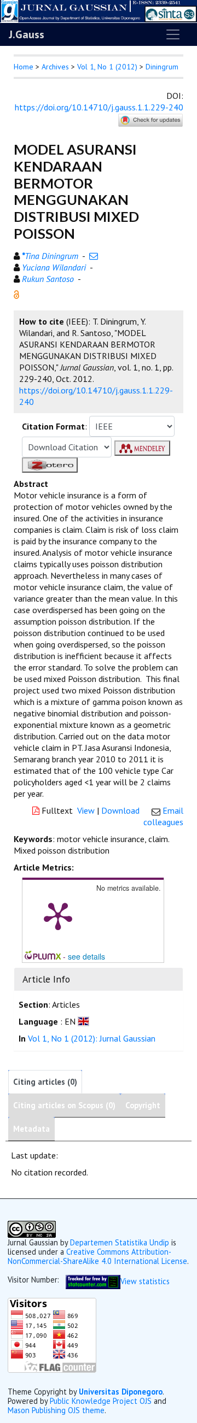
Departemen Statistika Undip (119, 1242)
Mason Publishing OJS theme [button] (56, 1410)
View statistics (145, 1280)
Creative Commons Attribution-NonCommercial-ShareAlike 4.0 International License (97, 1256)
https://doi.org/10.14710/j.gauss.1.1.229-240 (99, 107)
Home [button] (23, 67)
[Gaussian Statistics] (93, 1280)
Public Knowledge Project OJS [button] (101, 1401)
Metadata (31, 1129)
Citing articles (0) (45, 1082)
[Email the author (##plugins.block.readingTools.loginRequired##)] (93, 255)
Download (120, 810)
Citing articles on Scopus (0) (64, 1105)
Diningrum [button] (162, 67)
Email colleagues (163, 816)
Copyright (142, 1105)
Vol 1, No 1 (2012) (107, 67)
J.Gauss (26, 34)
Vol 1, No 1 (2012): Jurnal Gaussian (91, 1038)
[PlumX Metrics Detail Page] (58, 915)
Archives (55, 67)
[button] (16, 293)
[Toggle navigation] (173, 34)
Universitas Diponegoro (121, 1391)
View (86, 810)
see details (86, 956)
